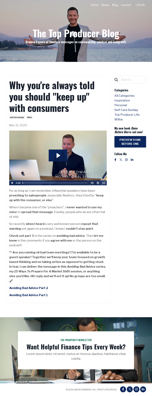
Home (94, 5)
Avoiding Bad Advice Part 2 (28, 288)
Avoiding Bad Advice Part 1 (28, 295)
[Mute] (92, 182)
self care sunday (17, 117)
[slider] (55, 182)
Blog (115, 5)
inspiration (122, 100)
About (105, 5)
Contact (126, 5)
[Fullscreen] (104, 182)
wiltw (29, 117)
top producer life (127, 114)
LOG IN (140, 5)
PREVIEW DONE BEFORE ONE (130, 141)
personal (120, 105)
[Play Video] (12, 182)
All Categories (124, 95)
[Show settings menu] (98, 182)
